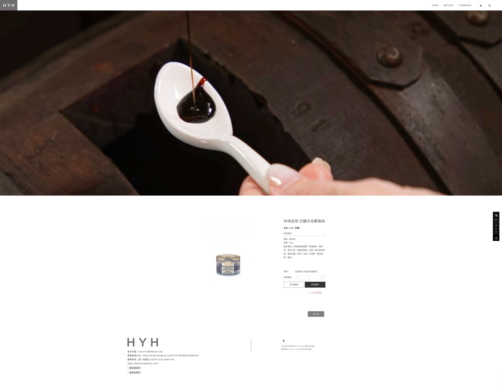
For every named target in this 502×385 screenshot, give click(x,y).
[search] (490, 6)
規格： (287, 271)
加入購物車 (294, 285)
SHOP (435, 5)
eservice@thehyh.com (151, 351)
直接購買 (315, 285)
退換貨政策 (134, 372)
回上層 (316, 314)
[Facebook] (284, 340)
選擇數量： (288, 277)
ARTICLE (448, 5)
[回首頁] (8, 5)
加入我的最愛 (316, 293)
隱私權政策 (134, 368)
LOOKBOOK (465, 5)
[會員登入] (481, 5)
